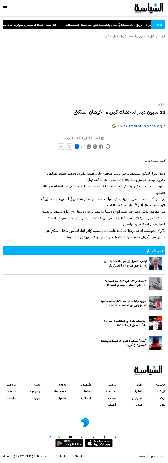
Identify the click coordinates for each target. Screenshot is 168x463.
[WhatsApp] (58, 436)
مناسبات (62, 398)
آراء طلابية (86, 398)
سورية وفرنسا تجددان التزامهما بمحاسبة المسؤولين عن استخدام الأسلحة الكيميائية (124, 303)
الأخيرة (138, 391)
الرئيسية (162, 36)
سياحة (12, 391)
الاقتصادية (86, 384)
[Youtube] (70, 436)
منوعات (112, 398)
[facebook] (104, 436)
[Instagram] (93, 436)
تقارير (162, 405)
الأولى (161, 104)
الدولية (62, 384)
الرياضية (11, 384)
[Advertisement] (84, 70)
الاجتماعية (60, 391)
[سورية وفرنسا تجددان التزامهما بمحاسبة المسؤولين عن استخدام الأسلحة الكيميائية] (155, 303)
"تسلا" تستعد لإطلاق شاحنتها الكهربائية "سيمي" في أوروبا (124, 343)
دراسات (11, 398)
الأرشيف (112, 405)
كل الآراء (160, 391)
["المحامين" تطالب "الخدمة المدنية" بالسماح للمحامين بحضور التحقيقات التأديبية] (155, 283)
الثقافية (87, 391)
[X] (115, 436)
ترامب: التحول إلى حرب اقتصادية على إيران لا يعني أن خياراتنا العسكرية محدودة (125, 263)
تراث (162, 398)
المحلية (112, 384)
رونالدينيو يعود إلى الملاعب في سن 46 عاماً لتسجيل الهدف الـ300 (125, 323)
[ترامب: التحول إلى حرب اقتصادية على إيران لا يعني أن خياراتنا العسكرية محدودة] (155, 263)
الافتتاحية (111, 391)
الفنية (37, 384)
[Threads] (81, 436)
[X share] (95, 146)
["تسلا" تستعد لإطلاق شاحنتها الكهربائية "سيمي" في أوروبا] (155, 343)
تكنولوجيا (136, 398)
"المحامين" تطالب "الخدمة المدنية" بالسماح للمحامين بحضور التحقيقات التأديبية (125, 283)
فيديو (138, 405)
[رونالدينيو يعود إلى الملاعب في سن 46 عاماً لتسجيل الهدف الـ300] (155, 323)
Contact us (61, 456)
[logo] (149, 8)
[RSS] (50, 436)
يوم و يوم (35, 391)
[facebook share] (101, 146)
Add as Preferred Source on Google (141, 126)
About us (80, 456)
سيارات (36, 398)
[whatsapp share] (89, 146)
